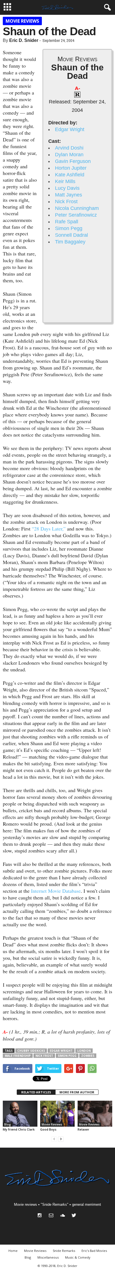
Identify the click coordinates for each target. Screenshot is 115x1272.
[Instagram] (41, 1216)
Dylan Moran (69, 154)
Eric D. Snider (23, 40)
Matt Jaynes (68, 195)
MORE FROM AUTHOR (76, 1092)
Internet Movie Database (56, 890)
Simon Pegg (68, 228)
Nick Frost (66, 201)
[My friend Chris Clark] (20, 1114)
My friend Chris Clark (19, 1129)
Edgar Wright (69, 129)
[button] (106, 7)
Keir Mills (65, 181)
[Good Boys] (57, 1114)
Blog (7, 1124)
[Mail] (52, 1216)
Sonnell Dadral (71, 235)
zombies (87, 1056)
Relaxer (83, 1129)
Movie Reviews (22, 21)
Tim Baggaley (70, 242)
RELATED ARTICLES (36, 1092)
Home (13, 1251)
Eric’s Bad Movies (94, 1251)
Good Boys (48, 1129)
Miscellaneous (48, 1257)
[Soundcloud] (64, 1216)
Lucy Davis (67, 188)
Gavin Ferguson (73, 161)
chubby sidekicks (31, 1051)
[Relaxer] (95, 1114)
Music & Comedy (77, 1257)
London (84, 1051)
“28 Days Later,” (49, 528)
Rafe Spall (66, 221)
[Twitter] (75, 1216)
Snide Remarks (64, 1251)
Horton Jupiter (71, 168)
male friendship (18, 1056)
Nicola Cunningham (77, 208)
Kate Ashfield (69, 174)
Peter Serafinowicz (76, 215)
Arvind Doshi (69, 148)
